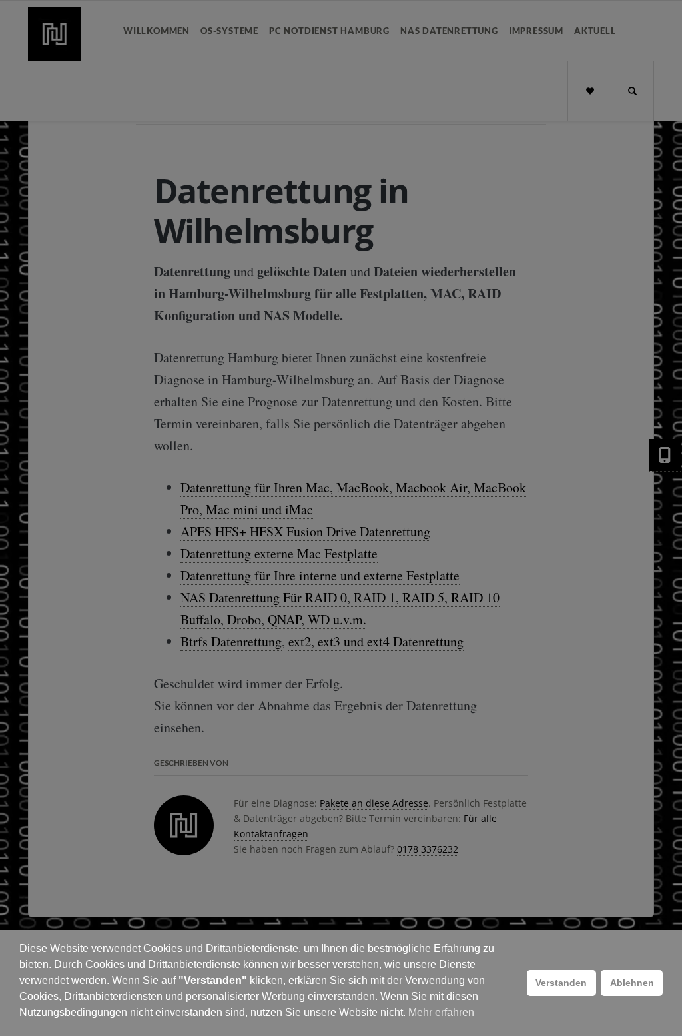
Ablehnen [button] (632, 982)
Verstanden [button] (561, 982)
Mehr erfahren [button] (441, 1012)
